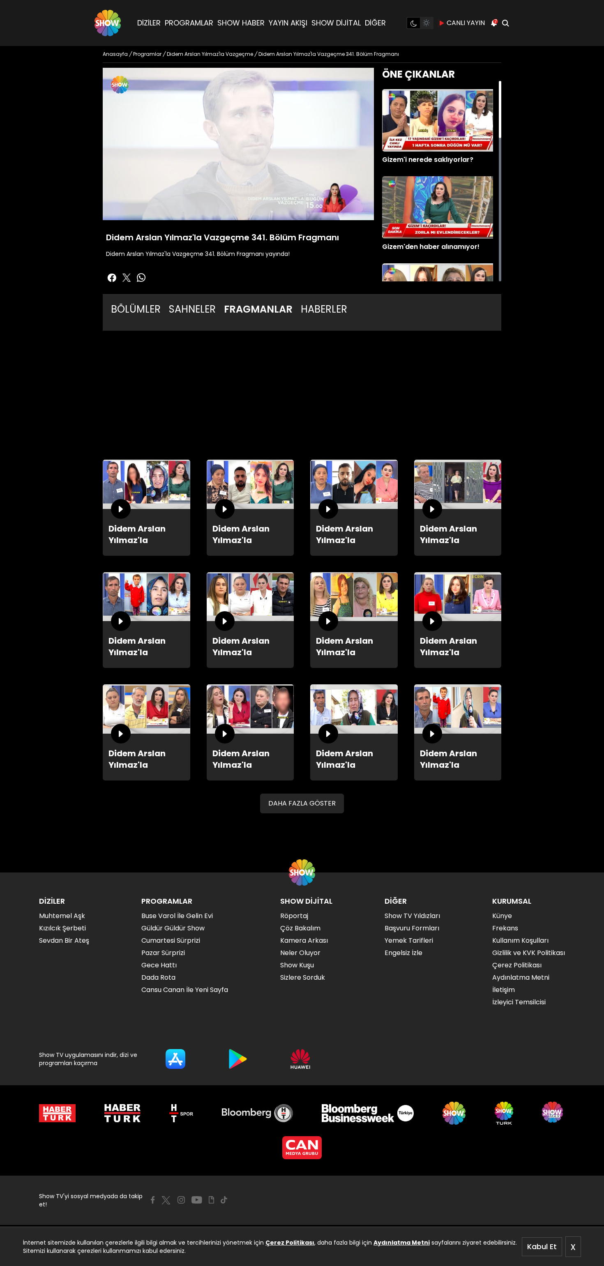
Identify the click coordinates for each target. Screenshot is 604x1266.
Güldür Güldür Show (173, 928)
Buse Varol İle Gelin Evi (177, 916)
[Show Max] (553, 1113)
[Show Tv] (108, 23)
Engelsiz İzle (403, 953)
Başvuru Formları (412, 928)
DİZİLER (149, 23)
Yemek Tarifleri (409, 940)
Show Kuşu (297, 965)
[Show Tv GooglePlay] (238, 1059)
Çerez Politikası (289, 1242)
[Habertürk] (57, 1113)
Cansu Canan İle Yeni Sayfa (184, 989)
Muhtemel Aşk (62, 916)
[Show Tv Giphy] (211, 1200)
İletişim (503, 989)
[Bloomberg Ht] (257, 1113)
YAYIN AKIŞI (288, 23)
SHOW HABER (241, 23)
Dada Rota (158, 977)
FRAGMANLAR (258, 309)
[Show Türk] (504, 1113)
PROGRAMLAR (189, 23)
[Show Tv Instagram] (181, 1200)
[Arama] (505, 23)
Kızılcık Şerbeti (62, 928)
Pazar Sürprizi (163, 953)
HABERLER (324, 309)
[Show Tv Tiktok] (224, 1200)
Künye (502, 916)
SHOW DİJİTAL (336, 23)
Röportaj (294, 916)
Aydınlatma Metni (401, 1242)
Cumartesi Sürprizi (170, 940)
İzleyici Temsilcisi (519, 1002)
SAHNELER (192, 309)
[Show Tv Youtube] (196, 1200)
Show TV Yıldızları (412, 916)
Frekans (505, 928)
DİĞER (375, 23)
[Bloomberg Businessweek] (367, 1113)
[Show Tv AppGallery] (300, 1059)
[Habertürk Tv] (122, 1113)
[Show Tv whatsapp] (141, 278)
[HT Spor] (181, 1113)
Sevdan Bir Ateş (64, 940)
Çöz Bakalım (300, 928)
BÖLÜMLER (136, 309)
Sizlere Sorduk (302, 977)
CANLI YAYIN (466, 23)
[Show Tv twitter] (126, 278)
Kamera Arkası (304, 940)
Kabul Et (542, 1246)
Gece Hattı (159, 965)
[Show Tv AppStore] (175, 1059)
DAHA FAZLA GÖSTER (302, 803)
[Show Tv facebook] (112, 278)
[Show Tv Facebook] (152, 1200)
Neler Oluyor (300, 953)
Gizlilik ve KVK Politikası (528, 953)
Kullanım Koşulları (520, 940)
